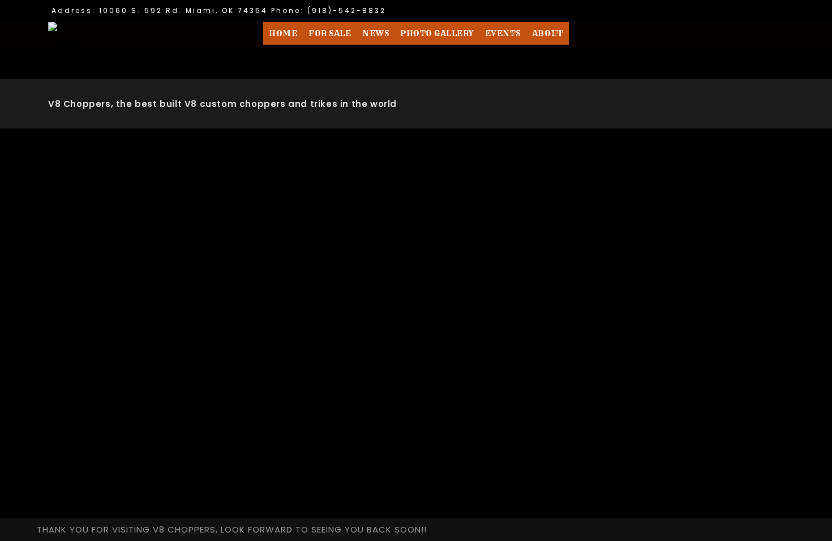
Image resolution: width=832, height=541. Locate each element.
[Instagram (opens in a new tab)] (761, 12)
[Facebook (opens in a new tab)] (743, 12)
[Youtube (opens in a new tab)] (777, 12)
